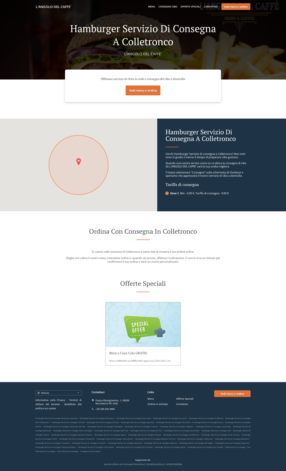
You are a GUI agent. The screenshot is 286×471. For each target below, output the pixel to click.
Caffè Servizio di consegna (235, 447)
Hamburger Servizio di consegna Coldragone (105, 426)
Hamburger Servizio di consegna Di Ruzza (103, 422)
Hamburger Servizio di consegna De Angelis (196, 443)
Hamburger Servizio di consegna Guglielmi (176, 426)
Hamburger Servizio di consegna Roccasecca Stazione (56, 418)
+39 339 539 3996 (105, 409)
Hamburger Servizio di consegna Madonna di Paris (155, 439)
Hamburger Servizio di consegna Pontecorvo (77, 439)
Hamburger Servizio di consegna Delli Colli (111, 430)
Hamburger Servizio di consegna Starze (170, 447)
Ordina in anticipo (157, 404)
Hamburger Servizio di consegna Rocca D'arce (114, 439)
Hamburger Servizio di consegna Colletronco (195, 439)
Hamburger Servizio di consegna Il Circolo (68, 422)
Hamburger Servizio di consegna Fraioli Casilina (220, 435)
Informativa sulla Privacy (50, 400)
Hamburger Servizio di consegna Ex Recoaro (206, 418)
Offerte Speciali (191, 6)
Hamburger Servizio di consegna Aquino (110, 435)
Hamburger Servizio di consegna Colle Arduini (96, 447)
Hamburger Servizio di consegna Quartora (137, 422)
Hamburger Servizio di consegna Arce (216, 430)
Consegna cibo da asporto (90, 451)
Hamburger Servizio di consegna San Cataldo (205, 447)
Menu (151, 6)
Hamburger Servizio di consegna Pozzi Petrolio (134, 447)
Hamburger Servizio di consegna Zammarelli (182, 430)
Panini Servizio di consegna (68, 451)
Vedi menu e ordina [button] (236, 6)
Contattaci (211, 6)
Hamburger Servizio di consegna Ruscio (207, 422)
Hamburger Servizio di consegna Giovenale (125, 443)
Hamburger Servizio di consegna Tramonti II (52, 443)
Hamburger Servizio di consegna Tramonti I (89, 443)
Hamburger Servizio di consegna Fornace (144, 435)
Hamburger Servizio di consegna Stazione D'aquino (71, 435)
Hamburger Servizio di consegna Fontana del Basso (55, 447)
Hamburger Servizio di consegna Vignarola (160, 443)
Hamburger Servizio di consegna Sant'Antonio (181, 435)
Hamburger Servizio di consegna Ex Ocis (146, 430)
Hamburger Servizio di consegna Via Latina (170, 418)
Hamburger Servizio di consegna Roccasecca (97, 418)
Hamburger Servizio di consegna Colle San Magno (73, 430)
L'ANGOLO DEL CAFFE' (53, 6)
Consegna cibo (167, 6)
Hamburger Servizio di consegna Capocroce (232, 443)
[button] (143, 334)
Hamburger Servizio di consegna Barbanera (232, 439)
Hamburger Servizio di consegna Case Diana (133, 418)
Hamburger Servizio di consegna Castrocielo (213, 426)
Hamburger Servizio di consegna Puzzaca (141, 426)
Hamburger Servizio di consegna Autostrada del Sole (64, 426)
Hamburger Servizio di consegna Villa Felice (173, 422)
